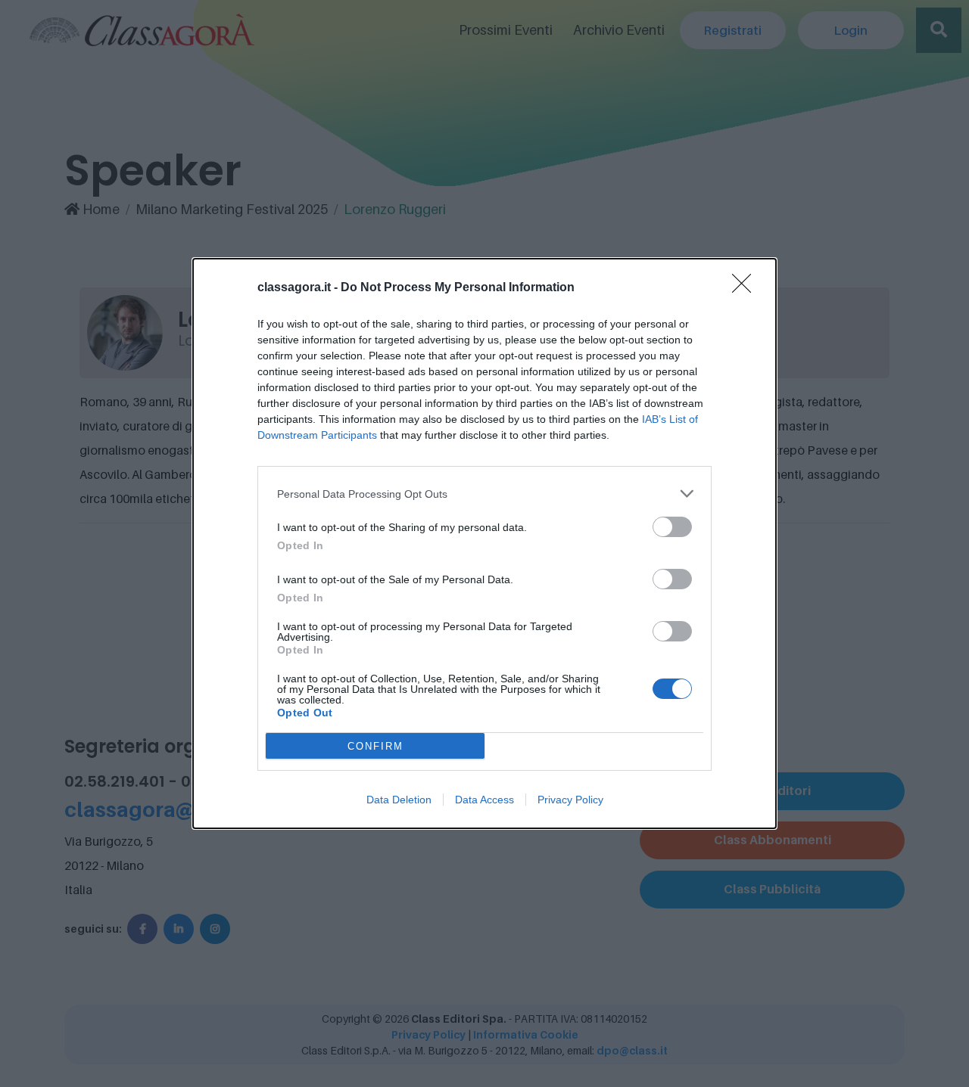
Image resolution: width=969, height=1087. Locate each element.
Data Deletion (399, 800)
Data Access (484, 800)
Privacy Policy (570, 800)
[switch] (672, 527)
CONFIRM (375, 746)
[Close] (746, 288)
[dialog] (484, 543)
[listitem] (484, 494)
